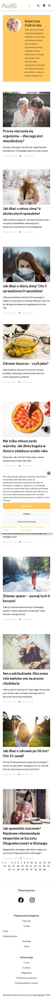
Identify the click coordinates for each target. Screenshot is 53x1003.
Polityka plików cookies (26, 983)
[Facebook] (44, 5)
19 (22, 866)
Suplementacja (10, 936)
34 (44, 869)
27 (13, 869)
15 (4, 866)
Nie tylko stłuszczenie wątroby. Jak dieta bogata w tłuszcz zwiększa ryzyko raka (25, 446)
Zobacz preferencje (26, 521)
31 (31, 869)
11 (35, 862)
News (26, 946)
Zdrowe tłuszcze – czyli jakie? (25, 363)
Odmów (26, 513)
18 (18, 866)
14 (49, 862)
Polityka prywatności (26, 977)
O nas (26, 962)
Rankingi (26, 941)
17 (13, 866)
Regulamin (26, 972)
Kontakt (26, 967)
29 (22, 869)
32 (35, 869)
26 (9, 869)
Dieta (5, 931)
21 (31, 866)
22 (35, 866)
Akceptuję (26, 506)
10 (31, 862)
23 (39, 866)
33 (40, 869)
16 (9, 866)
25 (48, 866)
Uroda (26, 926)
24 (44, 866)
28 (18, 869)
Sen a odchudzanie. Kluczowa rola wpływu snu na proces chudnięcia (25, 678)
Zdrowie (26, 920)
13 (44, 862)
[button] (48, 473)
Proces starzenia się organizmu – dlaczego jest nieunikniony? (23, 136)
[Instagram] (49, 5)
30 (27, 869)
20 (26, 866)
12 (40, 862)
